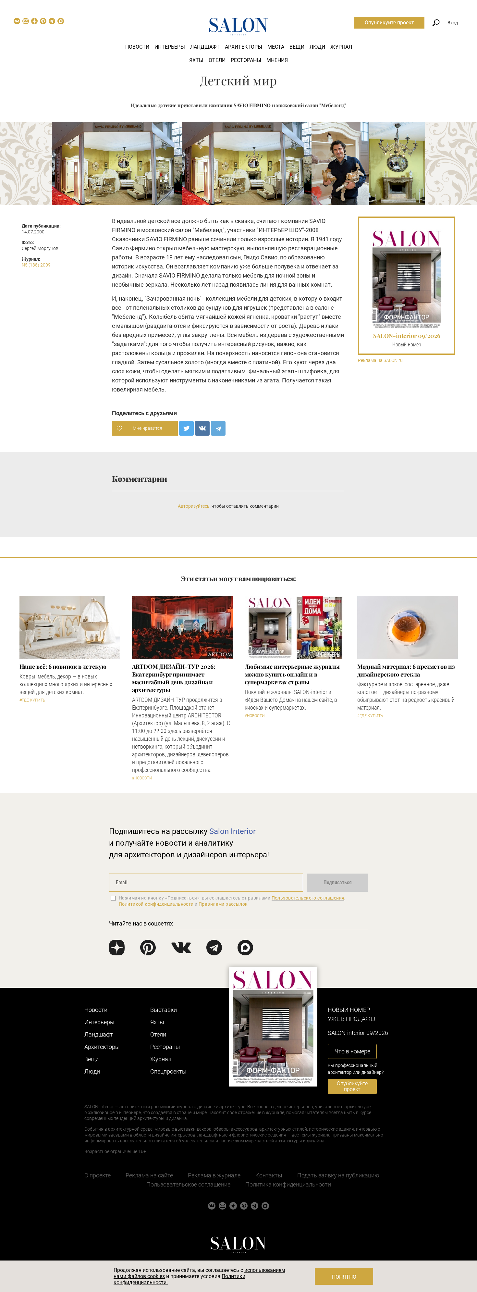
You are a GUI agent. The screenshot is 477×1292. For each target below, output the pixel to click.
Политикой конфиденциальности (156, 904)
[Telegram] (218, 428)
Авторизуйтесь (194, 506)
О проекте (97, 1175)
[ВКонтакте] (202, 428)
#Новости (142, 778)
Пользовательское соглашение (188, 1184)
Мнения (277, 60)
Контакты (268, 1175)
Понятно (344, 1277)
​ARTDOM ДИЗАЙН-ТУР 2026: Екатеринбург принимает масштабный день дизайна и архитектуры (173, 678)
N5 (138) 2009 (36, 264)
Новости (137, 47)
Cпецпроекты (168, 1071)
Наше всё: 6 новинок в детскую (62, 666)
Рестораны (246, 60)
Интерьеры (169, 47)
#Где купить (32, 700)
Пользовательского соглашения (308, 898)
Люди (317, 47)
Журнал (341, 47)
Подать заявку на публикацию (338, 1175)
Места (275, 47)
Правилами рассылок (223, 904)
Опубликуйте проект (389, 22)
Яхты (196, 60)
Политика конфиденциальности (288, 1184)
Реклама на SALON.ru (380, 360)
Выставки (163, 1009)
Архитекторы (243, 47)
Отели (217, 60)
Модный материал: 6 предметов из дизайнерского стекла (406, 670)
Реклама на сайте (149, 1175)
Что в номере (352, 1051)
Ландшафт (205, 47)
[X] (186, 428)
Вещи (296, 47)
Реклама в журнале (214, 1175)
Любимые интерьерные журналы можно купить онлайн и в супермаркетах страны (292, 674)
